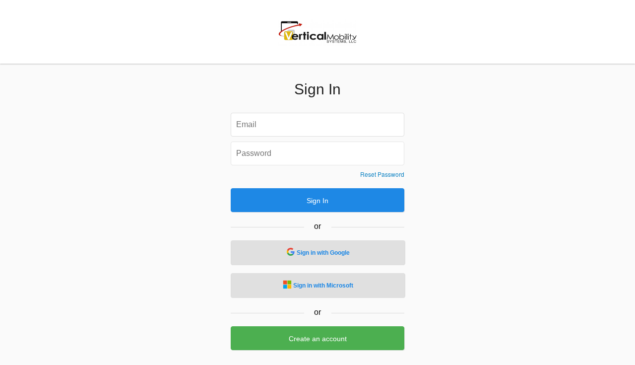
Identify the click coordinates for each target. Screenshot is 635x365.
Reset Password (382, 174)
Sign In (317, 201)
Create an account (318, 339)
